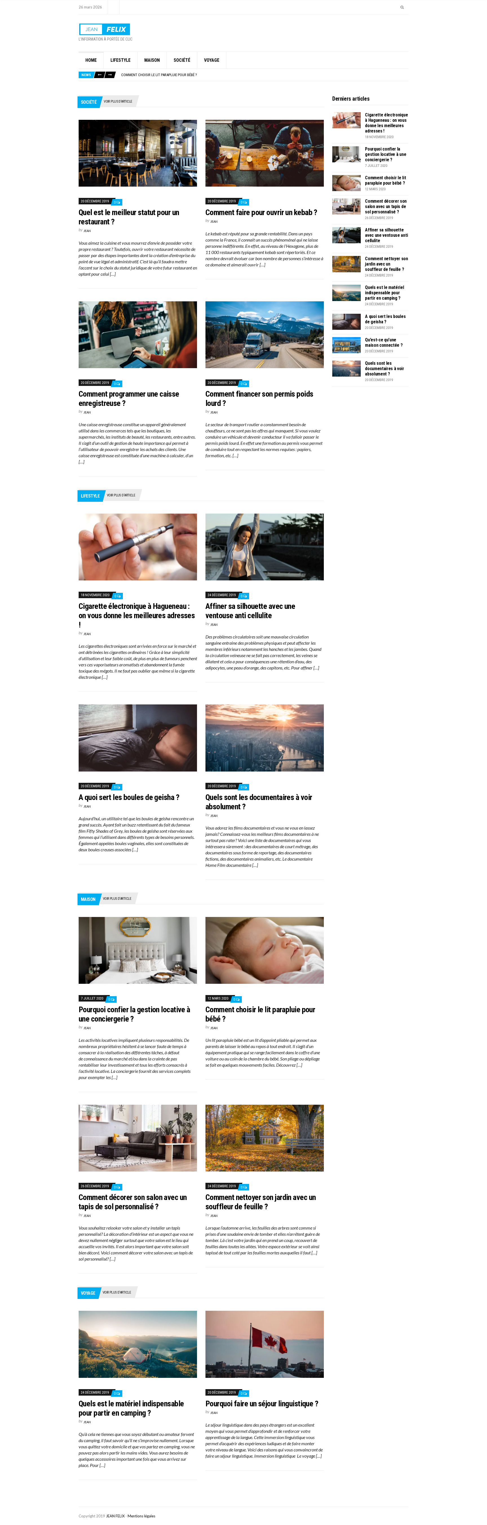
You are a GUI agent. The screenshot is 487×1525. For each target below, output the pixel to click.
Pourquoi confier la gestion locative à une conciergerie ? (385, 154)
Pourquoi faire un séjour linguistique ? (261, 1403)
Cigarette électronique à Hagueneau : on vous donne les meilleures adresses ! (137, 615)
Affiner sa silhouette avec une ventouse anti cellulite (250, 611)
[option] (264, 74)
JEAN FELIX (115, 1516)
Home (91, 60)
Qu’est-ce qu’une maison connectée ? (383, 342)
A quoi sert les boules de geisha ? (129, 797)
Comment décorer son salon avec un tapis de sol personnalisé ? (133, 1202)
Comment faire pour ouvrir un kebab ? (261, 212)
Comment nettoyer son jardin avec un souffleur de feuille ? (260, 1202)
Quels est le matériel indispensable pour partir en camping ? (131, 1408)
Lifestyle (120, 60)
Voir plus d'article (118, 101)
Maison (152, 60)
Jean (87, 231)
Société (182, 60)
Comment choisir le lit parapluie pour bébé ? (159, 75)
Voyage (211, 60)
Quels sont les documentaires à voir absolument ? (384, 369)
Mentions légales (141, 1516)
